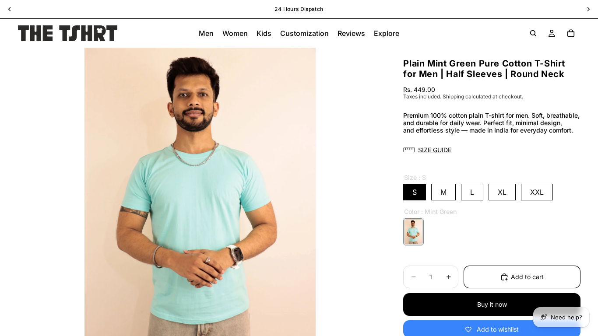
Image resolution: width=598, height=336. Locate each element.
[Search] (533, 33)
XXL (537, 192)
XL (502, 192)
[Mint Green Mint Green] (413, 231)
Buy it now (492, 304)
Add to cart (527, 276)
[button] (491, 150)
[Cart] (570, 33)
